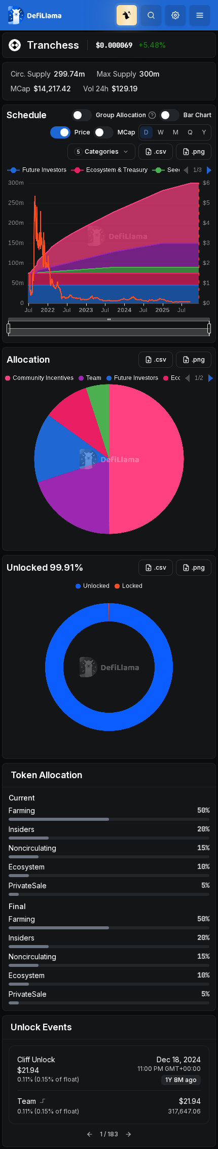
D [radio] (146, 132)
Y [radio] (204, 132)
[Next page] (128, 1134)
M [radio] (175, 132)
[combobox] (175, 15)
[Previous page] (90, 1134)
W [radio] (161, 132)
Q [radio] (190, 132)
